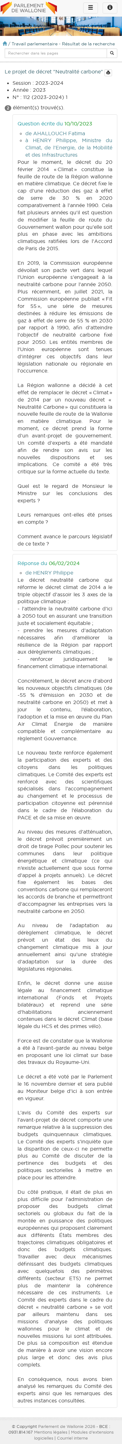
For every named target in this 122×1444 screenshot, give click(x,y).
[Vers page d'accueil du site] (29, 8)
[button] (112, 53)
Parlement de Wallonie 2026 (66, 1426)
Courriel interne (72, 1438)
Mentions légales (50, 1432)
